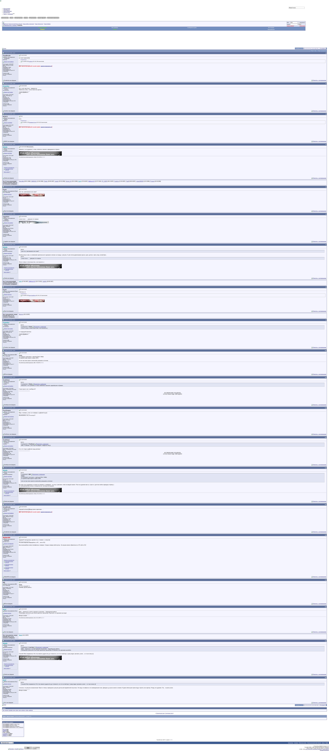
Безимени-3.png (32, 122)
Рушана (152, 181)
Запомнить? (302, 22)
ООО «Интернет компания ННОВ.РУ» (313, 749)
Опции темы (313, 50)
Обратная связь (302, 742)
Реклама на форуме (324, 750)
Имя (288, 22)
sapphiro (44, 281)
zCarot (327, 748)
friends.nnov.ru (326, 749)
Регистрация (302, 25)
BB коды (4, 729)
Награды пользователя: (9, 167)
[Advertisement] (33, 36)
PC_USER (104, 181)
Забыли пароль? (290, 25)
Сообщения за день (192, 27)
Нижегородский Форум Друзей (15, 23)
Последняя (323, 48)
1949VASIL (34, 181)
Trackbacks (5, 733)
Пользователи (271, 29)
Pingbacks (5, 734)
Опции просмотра (322, 50)
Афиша (26, 17)
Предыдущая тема (160, 713)
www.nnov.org (5, 17)
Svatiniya (116, 181)
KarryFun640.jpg (32, 295)
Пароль (288, 24)
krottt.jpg (30, 61)
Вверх (327, 742)
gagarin (57, 181)
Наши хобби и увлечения (28, 23)
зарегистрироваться (46, 66)
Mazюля (21, 314)
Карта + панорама (8, 14)
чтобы (26, 710)
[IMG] (4, 731)
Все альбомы (115, 27)
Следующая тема (169, 713)
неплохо (23, 710)
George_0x (68, 181)
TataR (127, 181)
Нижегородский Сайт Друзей (314, 742)
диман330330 (139, 181)
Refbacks (5, 735)
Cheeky (46, 181)
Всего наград (7, 171)
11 (317, 48)
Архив (323, 742)
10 (315, 48)
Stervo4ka (21, 181)
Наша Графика (47, 23)
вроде (17, 710)
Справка (296, 742)
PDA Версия (6, 10)
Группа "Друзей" (42, 17)
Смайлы (4, 730)
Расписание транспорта (53, 17)
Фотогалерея (6, 8)
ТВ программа (32, 17)
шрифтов (31, 710)
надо (20, 710)
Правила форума (42, 27)
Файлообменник (7, 11)
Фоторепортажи (18, 17)
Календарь (290, 742)
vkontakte (10, 710)
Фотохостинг (6, 12)
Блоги (11, 17)
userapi (6, 710)
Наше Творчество (39, 23)
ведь (14, 710)
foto (3, 710)
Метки (4, 708)
